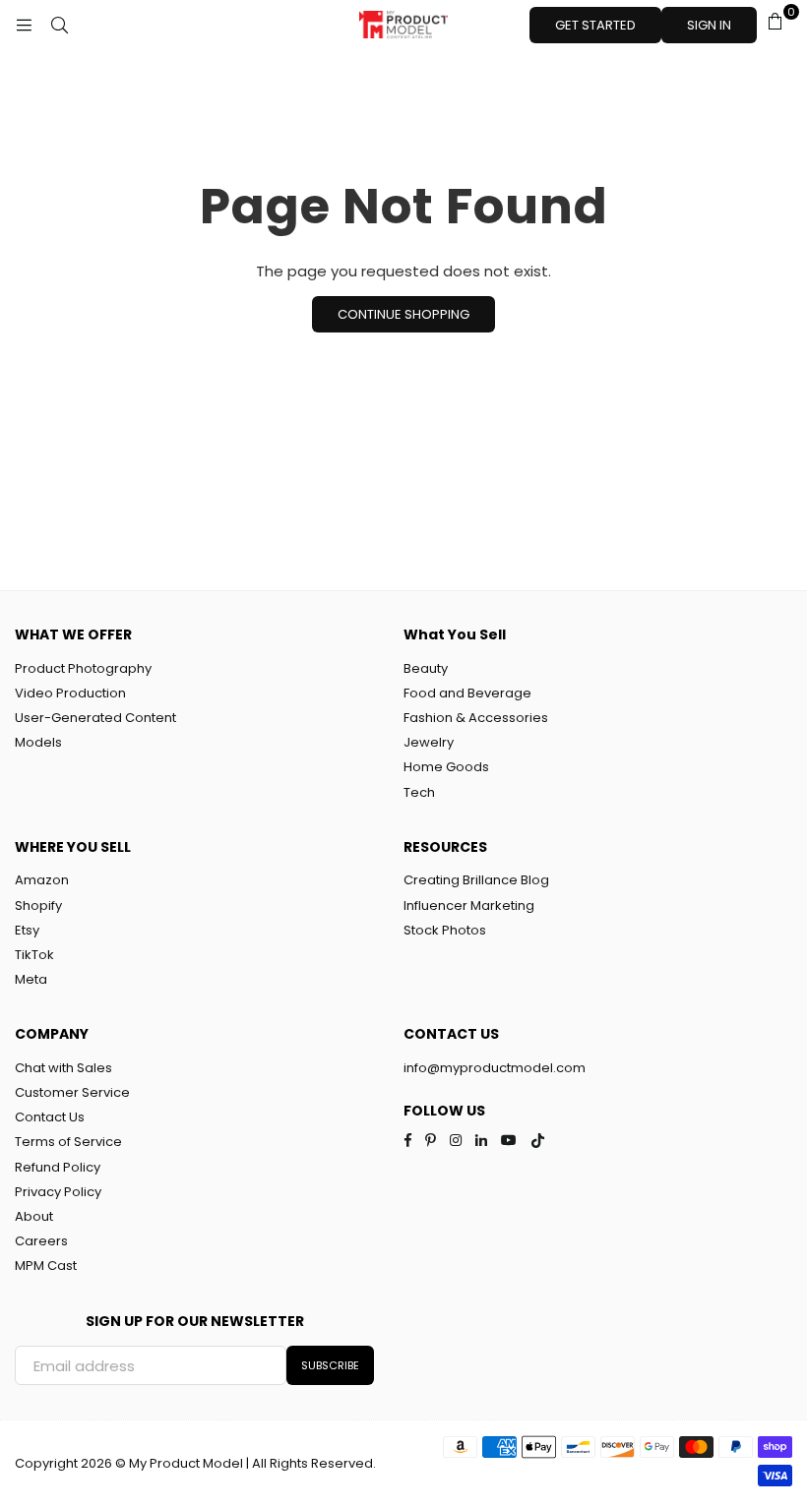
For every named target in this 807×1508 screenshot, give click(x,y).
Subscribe (330, 1365)
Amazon (42, 880)
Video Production (70, 693)
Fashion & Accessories (476, 717)
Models (38, 742)
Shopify (38, 905)
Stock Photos (445, 930)
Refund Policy (57, 1167)
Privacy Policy (58, 1191)
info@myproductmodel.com (495, 1067)
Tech (419, 792)
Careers (41, 1241)
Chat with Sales (63, 1067)
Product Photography (83, 668)
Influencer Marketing (469, 905)
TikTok (34, 954)
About (34, 1216)
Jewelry (429, 742)
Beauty (426, 668)
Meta (31, 979)
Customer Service (72, 1092)
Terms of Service (68, 1141)
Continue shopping (403, 314)
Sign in (709, 25)
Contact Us (50, 1117)
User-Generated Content (95, 717)
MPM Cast (46, 1265)
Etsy (27, 930)
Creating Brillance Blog (476, 880)
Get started (595, 25)
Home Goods (446, 766)
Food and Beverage (467, 693)
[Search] (59, 24)
